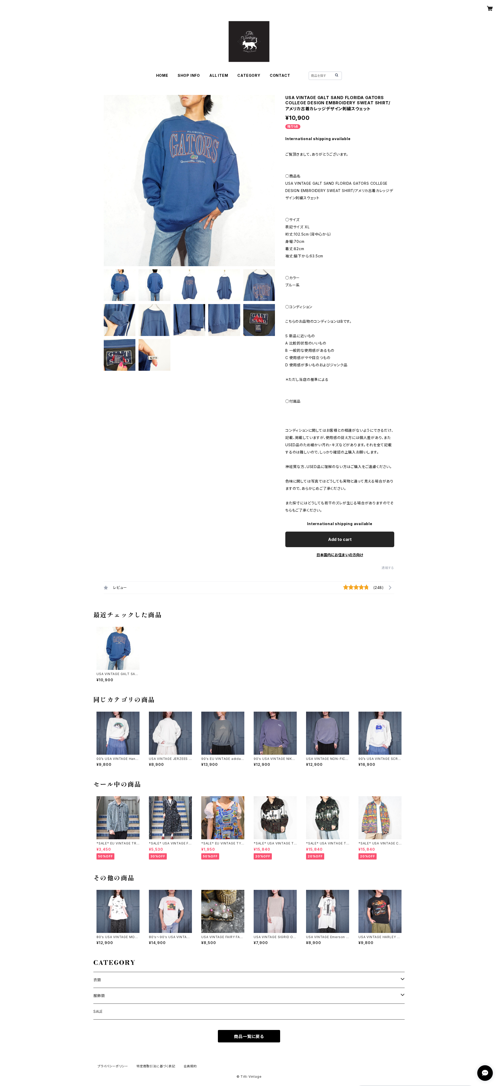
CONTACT (280, 75)
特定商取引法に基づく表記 (155, 1066)
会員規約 (190, 1066)
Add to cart (340, 539)
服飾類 (99, 995)
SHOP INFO (189, 75)
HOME (162, 75)
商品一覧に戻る (249, 1036)
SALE (98, 1011)
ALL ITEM (218, 75)
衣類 (97, 980)
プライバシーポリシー (113, 1066)
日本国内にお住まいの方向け (339, 555)
